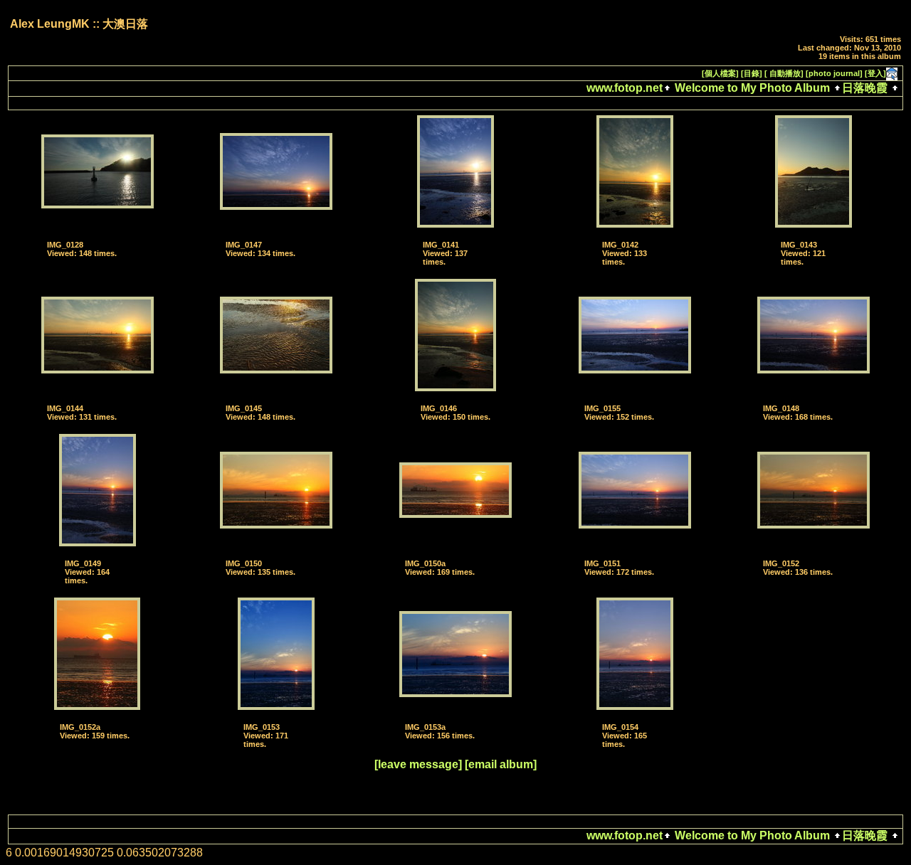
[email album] (501, 764)
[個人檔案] (720, 73)
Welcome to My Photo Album (752, 88)
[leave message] (418, 764)
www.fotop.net (624, 88)
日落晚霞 (865, 88)
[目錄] (751, 73)
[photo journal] (834, 73)
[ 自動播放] (784, 73)
